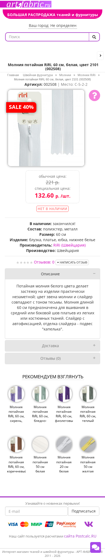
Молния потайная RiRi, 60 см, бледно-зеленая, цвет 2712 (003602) (40, 421)
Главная (13, 75)
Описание (50, 273)
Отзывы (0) (50, 358)
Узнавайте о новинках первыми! (52, 503)
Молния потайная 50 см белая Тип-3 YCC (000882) (40, 469)
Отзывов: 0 (44, 262)
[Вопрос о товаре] (94, 95)
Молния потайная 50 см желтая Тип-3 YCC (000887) (88, 469)
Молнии (65, 75)
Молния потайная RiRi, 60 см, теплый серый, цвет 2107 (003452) (88, 421)
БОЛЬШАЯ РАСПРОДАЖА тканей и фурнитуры (52, 14)
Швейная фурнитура (38, 75)
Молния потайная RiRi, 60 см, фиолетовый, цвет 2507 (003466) (64, 418)
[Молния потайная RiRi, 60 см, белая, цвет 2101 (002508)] (46, 127)
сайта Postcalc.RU (80, 536)
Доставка (50, 345)
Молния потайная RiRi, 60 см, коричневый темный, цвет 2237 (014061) (16, 471)
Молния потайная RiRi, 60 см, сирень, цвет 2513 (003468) (16, 418)
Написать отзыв (73, 262)
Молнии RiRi (87, 75)
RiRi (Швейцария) (69, 245)
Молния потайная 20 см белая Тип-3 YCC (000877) (64, 469)
